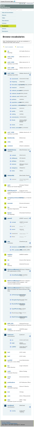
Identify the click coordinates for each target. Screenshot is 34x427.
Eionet (8, 9)
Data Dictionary (13, 9)
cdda (9, 142)
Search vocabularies (9, 46)
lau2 (9, 356)
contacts (14, 155)
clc (12, 340)
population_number (15, 102)
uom (9, 396)
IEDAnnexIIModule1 (13, 269)
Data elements (5, 20)
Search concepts (20, 46)
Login (22, 3)
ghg (9, 241)
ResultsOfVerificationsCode (15, 303)
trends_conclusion (15, 127)
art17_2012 (11, 73)
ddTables (14, 161)
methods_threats (15, 93)
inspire (10, 329)
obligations (14, 167)
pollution (14, 99)
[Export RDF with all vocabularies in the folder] (30, 75)
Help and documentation (7, 12)
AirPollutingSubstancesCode (15, 294)
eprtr (9, 185)
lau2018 (10, 360)
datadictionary (12, 150)
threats (13, 120)
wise (9, 400)
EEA (8, 1)
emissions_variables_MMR (15, 246)
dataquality (11, 175)
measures (14, 87)
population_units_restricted (15, 105)
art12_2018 (11, 62)
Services (4, 28)
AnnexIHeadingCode (15, 275)
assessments (15, 78)
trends (13, 124)
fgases (10, 213)
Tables (3, 18)
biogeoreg (14, 81)
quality (13, 111)
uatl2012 (14, 346)
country (14, 410)
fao (8, 207)
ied (8, 264)
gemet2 (10, 218)
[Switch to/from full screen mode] (25, 3)
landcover (11, 334)
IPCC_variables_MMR (15, 249)
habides (10, 254)
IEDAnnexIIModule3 (13, 280)
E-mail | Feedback (6, 422)
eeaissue (14, 164)
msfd (9, 371)
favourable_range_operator (15, 84)
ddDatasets (14, 158)
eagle (13, 343)
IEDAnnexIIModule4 (13, 288)
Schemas (4, 23)
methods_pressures (15, 90)
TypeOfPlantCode (15, 308)
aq (8, 51)
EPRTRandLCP (12, 190)
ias (8, 260)
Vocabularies (5, 26)
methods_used (15, 96)
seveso (10, 386)
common (10, 146)
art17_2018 (11, 132)
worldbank (11, 405)
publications (11, 382)
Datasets (4, 15)
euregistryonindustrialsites (13, 197)
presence (14, 108)
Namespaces (5, 31)
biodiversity (11, 138)
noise (9, 377)
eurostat (10, 203)
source (13, 229)
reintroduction (15, 117)
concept (14, 222)
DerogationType (15, 299)
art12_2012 (11, 56)
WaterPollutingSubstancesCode (15, 317)
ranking (14, 114)
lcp (8, 365)
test (9, 392)
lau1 (9, 352)
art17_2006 (11, 67)
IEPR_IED (10, 323)
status (13, 170)
